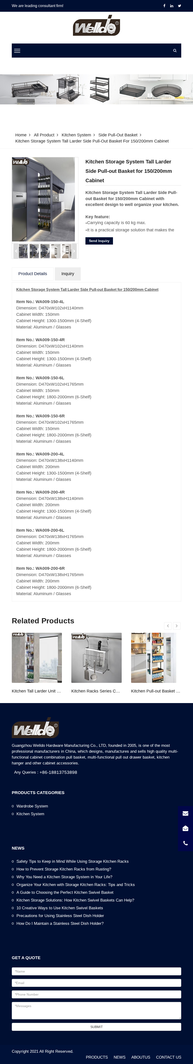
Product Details (32, 273)
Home (21, 135)
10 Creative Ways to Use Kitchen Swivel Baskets (59, 908)
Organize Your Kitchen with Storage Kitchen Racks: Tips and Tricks (75, 884)
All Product (44, 135)
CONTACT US (168, 1057)
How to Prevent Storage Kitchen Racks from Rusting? (63, 869)
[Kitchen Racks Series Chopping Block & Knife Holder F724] (96, 658)
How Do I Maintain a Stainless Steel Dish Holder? (60, 923)
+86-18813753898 (58, 772)
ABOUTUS (140, 1057)
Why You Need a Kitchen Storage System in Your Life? (64, 877)
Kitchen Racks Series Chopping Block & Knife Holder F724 (96, 691)
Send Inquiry (99, 241)
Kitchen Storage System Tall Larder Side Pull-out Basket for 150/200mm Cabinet (92, 141)
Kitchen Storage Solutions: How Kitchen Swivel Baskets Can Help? (75, 900)
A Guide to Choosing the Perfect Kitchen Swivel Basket (64, 892)
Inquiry (67, 273)
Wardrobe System (32, 806)
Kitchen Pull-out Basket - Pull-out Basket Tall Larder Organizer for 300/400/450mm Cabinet (156, 691)
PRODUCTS (97, 1057)
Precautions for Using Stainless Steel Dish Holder (60, 916)
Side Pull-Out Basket (117, 135)
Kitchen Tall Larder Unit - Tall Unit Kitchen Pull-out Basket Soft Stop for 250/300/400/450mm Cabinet (37, 691)
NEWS (119, 1057)
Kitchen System (76, 135)
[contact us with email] (185, 813)
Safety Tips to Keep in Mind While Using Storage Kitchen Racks (72, 861)
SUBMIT (96, 1027)
